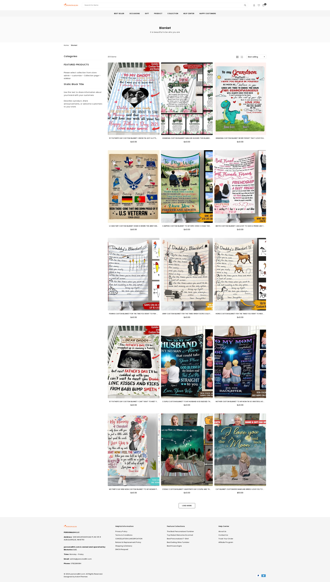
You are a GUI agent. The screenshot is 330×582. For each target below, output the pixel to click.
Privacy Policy (121, 531)
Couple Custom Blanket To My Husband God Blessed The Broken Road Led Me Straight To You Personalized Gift (210, 401)
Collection (172, 13)
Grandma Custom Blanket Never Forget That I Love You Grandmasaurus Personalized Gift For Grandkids (261, 138)
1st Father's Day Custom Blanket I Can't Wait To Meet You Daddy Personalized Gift (145, 401)
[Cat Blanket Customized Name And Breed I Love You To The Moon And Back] (240, 449)
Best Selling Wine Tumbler (178, 542)
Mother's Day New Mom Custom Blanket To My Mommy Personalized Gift (140, 489)
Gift (147, 13)
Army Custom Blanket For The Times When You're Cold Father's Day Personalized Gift (199, 314)
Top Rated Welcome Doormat (180, 535)
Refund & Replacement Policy (128, 542)
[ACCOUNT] (254, 5)
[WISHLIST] (258, 5)
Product (158, 13)
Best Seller (119, 13)
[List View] (242, 57)
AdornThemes (81, 576)
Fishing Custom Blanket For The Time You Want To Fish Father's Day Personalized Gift (146, 314)
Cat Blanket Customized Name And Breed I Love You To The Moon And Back (248, 489)
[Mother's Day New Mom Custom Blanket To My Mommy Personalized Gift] (133, 449)
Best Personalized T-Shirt (178, 538)
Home (66, 45)
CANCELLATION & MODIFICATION (128, 538)
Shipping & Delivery (123, 546)
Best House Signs (174, 546)
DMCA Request (121, 549)
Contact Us (223, 535)
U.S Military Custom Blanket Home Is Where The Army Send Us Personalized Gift (142, 226)
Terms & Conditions (123, 535)
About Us (222, 531)
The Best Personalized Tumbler (180, 531)
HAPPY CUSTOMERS (207, 13)
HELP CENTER (188, 13)
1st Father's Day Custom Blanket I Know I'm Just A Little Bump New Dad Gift (141, 138)
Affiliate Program (225, 542)
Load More (187, 506)
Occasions (134, 13)
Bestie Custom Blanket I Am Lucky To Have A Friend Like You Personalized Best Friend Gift (254, 226)
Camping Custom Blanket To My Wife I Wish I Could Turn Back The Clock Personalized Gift (201, 226)
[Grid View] (237, 57)
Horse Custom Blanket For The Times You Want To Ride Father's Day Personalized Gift (253, 314)
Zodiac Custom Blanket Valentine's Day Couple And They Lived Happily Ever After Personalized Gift (204, 489)
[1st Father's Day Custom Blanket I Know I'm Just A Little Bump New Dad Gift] (133, 99)
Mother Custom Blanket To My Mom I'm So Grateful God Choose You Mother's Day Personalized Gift (259, 401)
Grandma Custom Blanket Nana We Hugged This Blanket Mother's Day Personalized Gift (200, 138)
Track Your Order (225, 538)
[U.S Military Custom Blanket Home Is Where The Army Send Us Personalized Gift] (133, 186)
